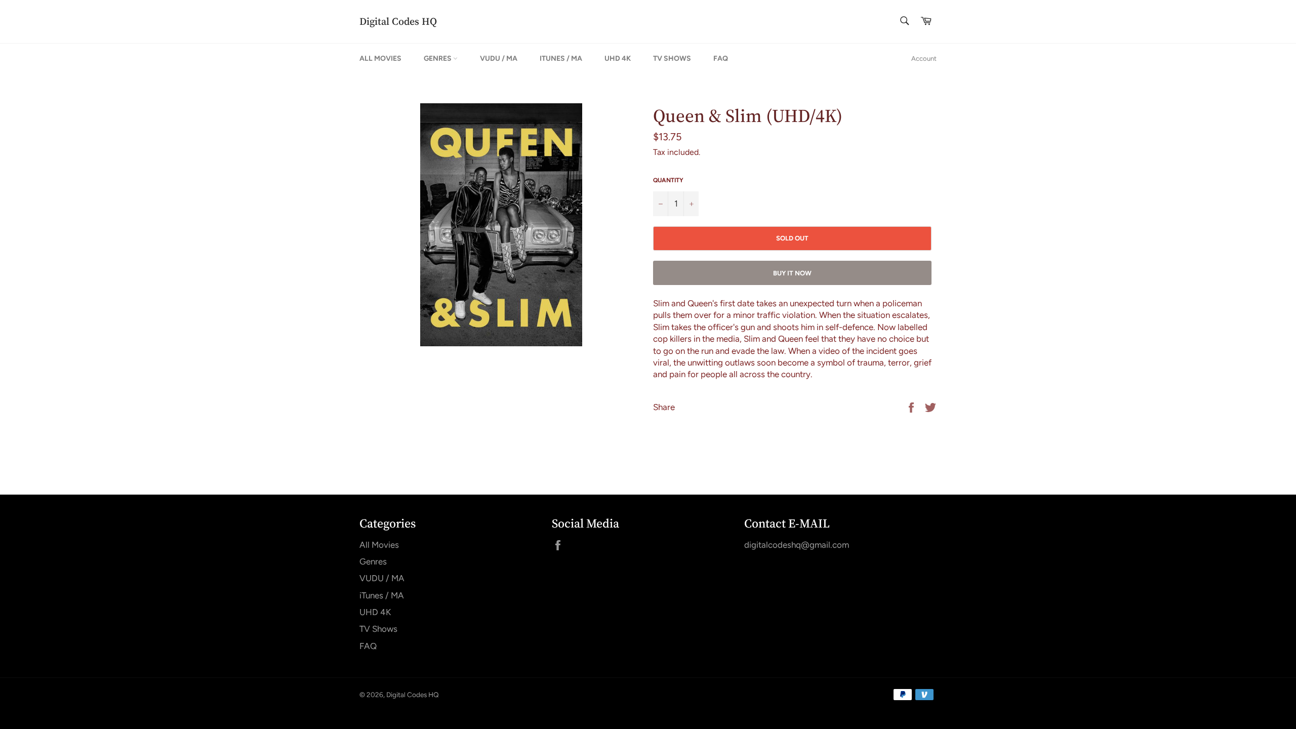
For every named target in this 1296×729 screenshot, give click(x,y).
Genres (438, 58)
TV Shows (672, 58)
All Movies (380, 58)
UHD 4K (617, 58)
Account (924, 58)
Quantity (668, 180)
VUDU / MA (498, 58)
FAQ (720, 58)
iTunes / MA (561, 58)
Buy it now (792, 273)
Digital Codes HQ (398, 21)
